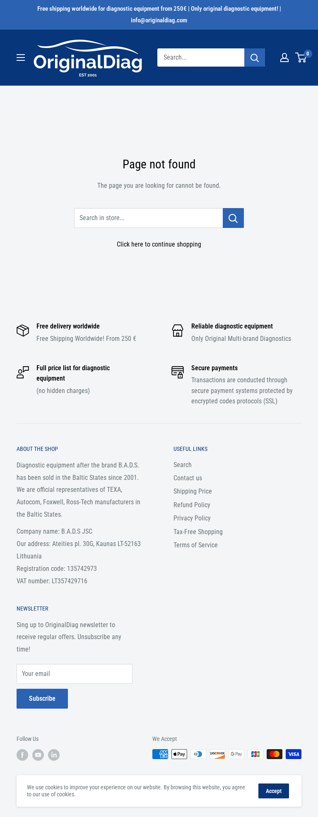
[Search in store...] (233, 218)
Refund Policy (191, 505)
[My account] (284, 57)
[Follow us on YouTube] (38, 755)
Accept (274, 791)
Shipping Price (192, 491)
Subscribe (42, 698)
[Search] (254, 57)
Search (182, 465)
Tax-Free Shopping (198, 532)
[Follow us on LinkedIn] (54, 755)
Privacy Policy (192, 518)
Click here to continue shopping (159, 244)
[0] (301, 57)
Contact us (187, 478)
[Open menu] (21, 57)
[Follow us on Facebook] (22, 755)
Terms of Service (195, 545)
